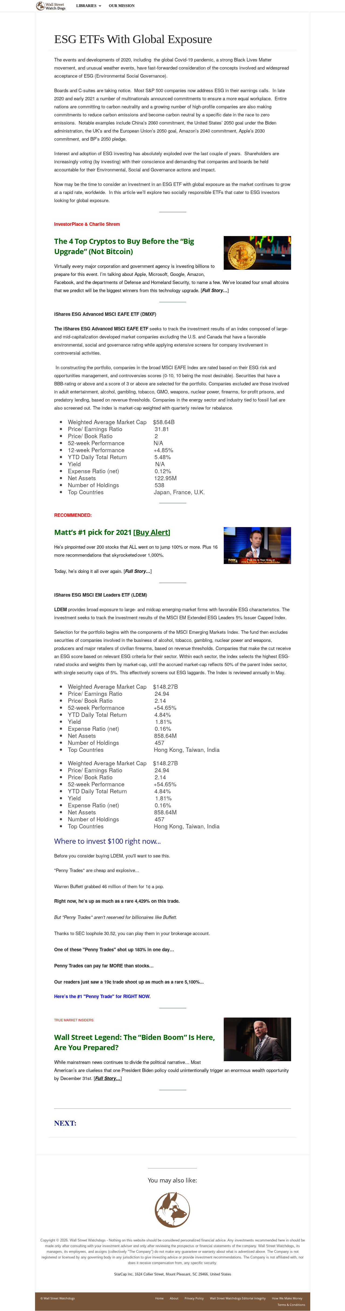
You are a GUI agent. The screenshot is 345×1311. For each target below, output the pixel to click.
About (174, 1298)
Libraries (86, 6)
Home (159, 1298)
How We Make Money (287, 1298)
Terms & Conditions (291, 1305)
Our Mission (121, 6)
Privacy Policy (194, 1298)
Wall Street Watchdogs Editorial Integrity (238, 1298)
